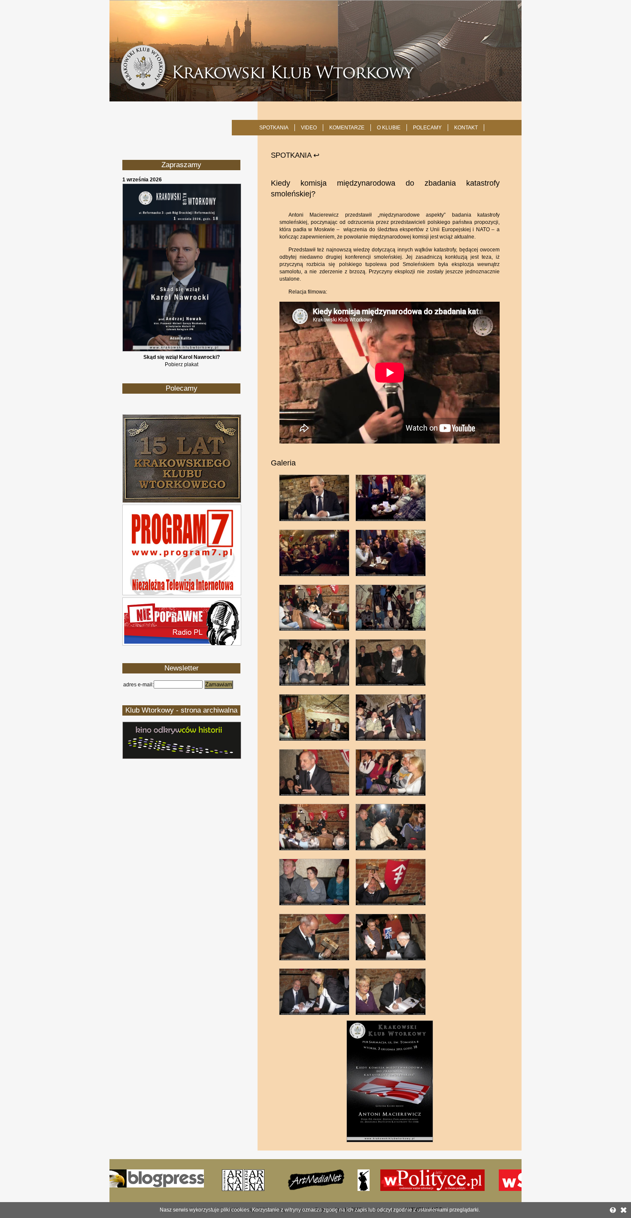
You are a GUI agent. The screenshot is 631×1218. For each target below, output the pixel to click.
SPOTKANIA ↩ (295, 155)
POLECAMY (427, 128)
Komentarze (346, 128)
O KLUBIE (388, 128)
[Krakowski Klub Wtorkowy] (315, 50)
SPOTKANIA (273, 128)
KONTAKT (466, 128)
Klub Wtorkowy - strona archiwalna (181, 710)
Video (309, 128)
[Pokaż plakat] (181, 350)
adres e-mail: (138, 685)
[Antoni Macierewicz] (389, 1141)
